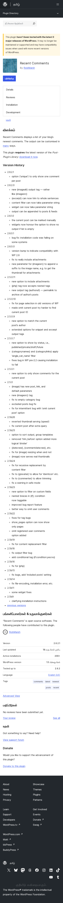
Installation (12, 104)
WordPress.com (13, 834)
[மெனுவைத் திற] (58, 4)
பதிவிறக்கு (9, 78)
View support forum (13, 739)
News (6, 789)
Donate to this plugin (14, 766)
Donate (38, 819)
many (6, 145)
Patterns (37, 799)
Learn (6, 809)
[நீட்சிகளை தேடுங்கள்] (34, 23)
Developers (9, 819)
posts (48, 687)
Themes (37, 789)
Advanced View (11, 695)
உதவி (8, 119)
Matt (7, 839)
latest (47, 681)
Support (7, 814)
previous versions (16, 605)
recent (56, 687)
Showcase (38, 784)
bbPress (9, 844)
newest (55, 681)
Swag (37, 824)
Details (9, 89)
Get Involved (40, 809)
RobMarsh (29, 67)
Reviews (10, 97)
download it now (28, 156)
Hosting (7, 794)
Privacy (7, 799)
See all (56, 718)
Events (36, 814)
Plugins (36, 794)
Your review (9, 718)
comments (38, 681)
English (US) (54, 675)
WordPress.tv (11, 824)
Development (13, 112)
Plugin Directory (10, 13)
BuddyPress (11, 849)
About (6, 784)
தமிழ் (12, 863)
